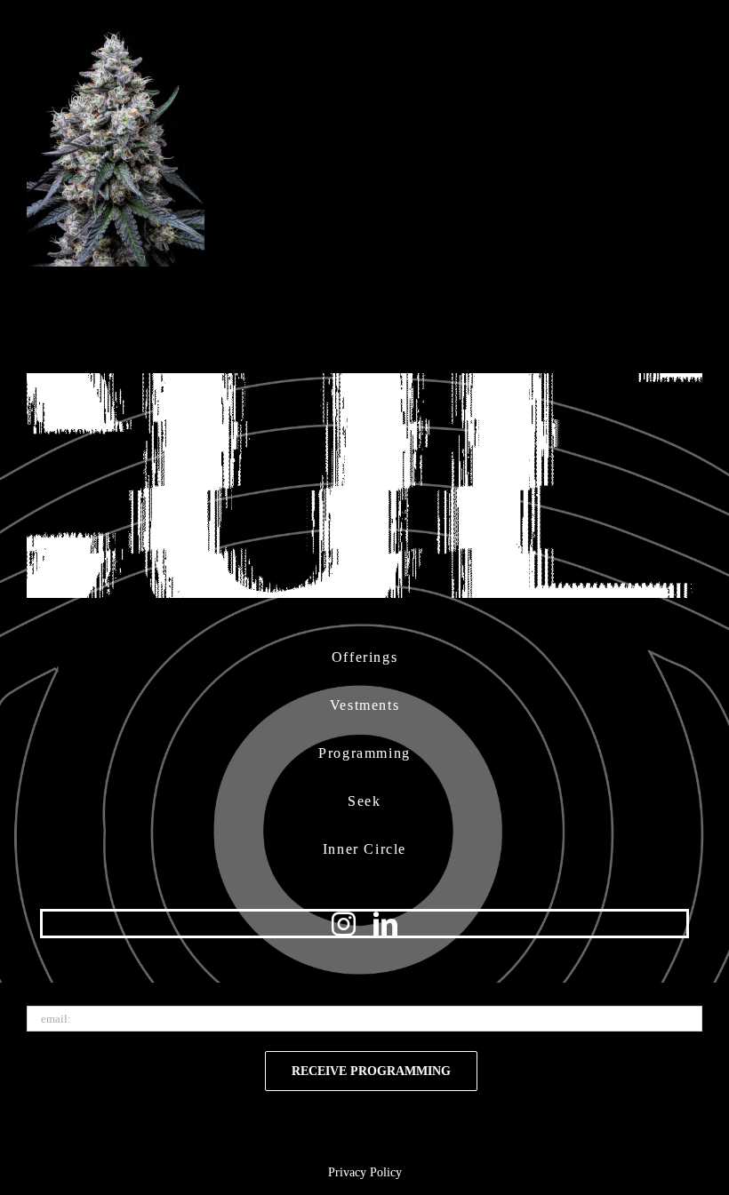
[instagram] (344, 924)
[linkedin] (385, 924)
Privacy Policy (365, 1172)
